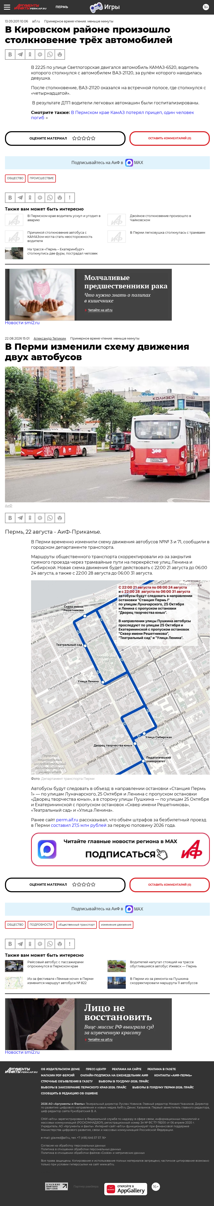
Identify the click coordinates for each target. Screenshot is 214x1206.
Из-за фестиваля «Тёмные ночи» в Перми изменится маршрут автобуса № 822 (60, 981)
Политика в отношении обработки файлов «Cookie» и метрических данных (93, 1153)
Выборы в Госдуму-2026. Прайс (124, 1081)
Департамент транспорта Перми (67, 779)
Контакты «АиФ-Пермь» (173, 1075)
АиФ (8, 506)
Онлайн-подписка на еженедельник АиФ (114, 1075)
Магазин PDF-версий (57, 1075)
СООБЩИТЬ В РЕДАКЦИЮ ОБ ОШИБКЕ (69, 1093)
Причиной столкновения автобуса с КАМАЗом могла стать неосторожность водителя (59, 237)
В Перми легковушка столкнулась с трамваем (167, 232)
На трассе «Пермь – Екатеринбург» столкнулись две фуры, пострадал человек (62, 251)
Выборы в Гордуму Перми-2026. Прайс (163, 1087)
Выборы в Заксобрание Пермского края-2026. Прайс (83, 1087)
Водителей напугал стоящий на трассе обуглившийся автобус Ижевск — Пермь (163, 964)
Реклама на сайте (126, 1069)
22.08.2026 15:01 (17, 338)
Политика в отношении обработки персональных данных (81, 1149)
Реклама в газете (161, 1069)
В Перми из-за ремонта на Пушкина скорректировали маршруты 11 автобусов (164, 981)
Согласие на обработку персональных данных (73, 1145)
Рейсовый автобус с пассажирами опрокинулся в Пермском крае (55, 964)
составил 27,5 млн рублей (78, 825)
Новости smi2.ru (22, 322)
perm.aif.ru (67, 819)
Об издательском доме (60, 1069)
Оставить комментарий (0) (169, 138)
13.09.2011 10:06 (16, 21)
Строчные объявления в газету (67, 1081)
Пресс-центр (96, 1069)
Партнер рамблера (86, 1186)
